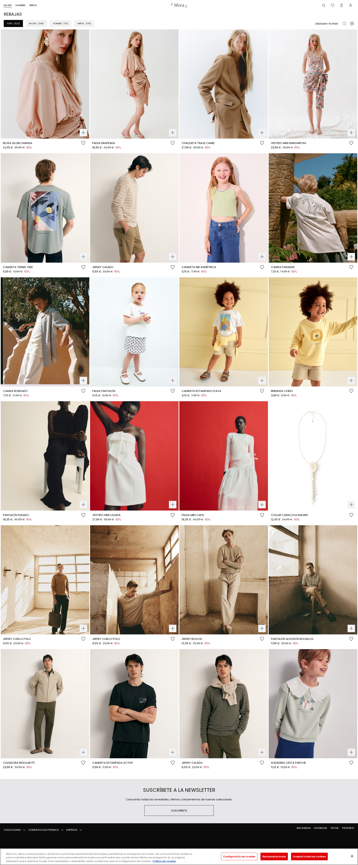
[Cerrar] (352, 856)
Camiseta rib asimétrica (199, 267)
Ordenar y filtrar (326, 24)
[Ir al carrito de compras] (341, 5)
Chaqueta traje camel (198, 143)
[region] (179, 856)
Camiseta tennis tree (18, 267)
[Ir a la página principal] (179, 5)
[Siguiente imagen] (86, 84)
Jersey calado (102, 267)
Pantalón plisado (16, 515)
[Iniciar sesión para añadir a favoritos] (83, 144)
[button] (15, 830)
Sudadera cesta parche (288, 763)
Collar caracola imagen (289, 515)
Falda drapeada (103, 143)
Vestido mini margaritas (288, 143)
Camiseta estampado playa (201, 391)
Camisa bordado (15, 391)
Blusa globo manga (17, 143)
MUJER (8, 5)
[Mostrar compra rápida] (83, 132)
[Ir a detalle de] (45, 84)
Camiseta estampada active (112, 763)
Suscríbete (179, 810)
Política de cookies (164, 861)
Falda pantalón (103, 391)
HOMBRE (20, 5)
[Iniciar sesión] (350, 5)
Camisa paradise (283, 267)
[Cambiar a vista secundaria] (352, 23)
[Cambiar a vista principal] (344, 23)
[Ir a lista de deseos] (332, 5)
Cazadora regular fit (19, 763)
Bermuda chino (282, 391)
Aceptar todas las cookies (309, 856)
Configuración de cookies (239, 856)
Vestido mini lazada (106, 515)
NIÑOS (33, 5)
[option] (45, 84)
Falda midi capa (193, 515)
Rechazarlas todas (274, 856)
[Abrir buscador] (323, 5)
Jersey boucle (192, 639)
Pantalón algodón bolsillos (292, 639)
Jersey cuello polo (17, 639)
